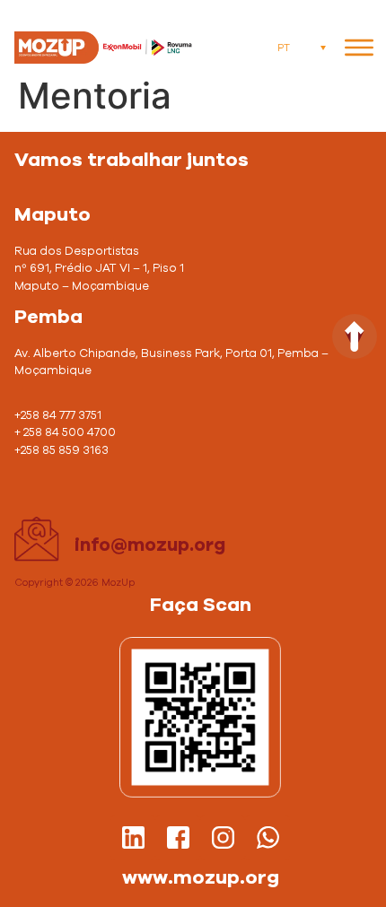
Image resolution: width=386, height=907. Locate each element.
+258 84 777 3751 (57, 416)
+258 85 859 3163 (62, 451)
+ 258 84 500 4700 (66, 433)
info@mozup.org (150, 545)
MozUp (118, 583)
